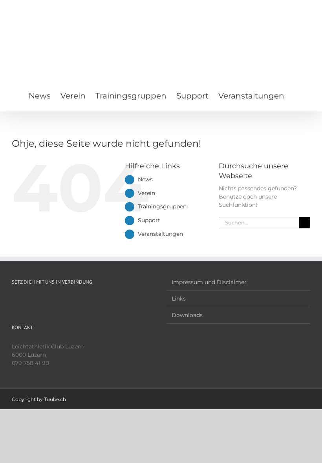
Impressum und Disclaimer (209, 282)
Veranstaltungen (160, 233)
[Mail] (35, 301)
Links (179, 298)
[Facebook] (14, 301)
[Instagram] (24, 301)
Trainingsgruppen (162, 206)
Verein (146, 193)
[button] (297, 94)
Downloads (187, 315)
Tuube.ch (55, 399)
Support (149, 220)
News (145, 179)
